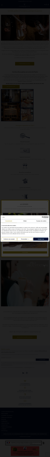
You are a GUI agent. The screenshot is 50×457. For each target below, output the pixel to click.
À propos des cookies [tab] (41, 220)
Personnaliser (24, 239)
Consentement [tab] (8, 220)
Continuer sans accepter (9, 239)
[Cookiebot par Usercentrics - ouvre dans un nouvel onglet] (43, 217)
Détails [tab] (25, 220)
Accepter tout (41, 239)
